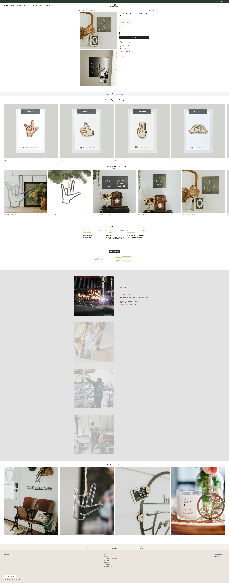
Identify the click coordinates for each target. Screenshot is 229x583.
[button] (122, 22)
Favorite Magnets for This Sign (114, 100)
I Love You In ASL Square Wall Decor (91, 10)
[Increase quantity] (127, 28)
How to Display (122, 59)
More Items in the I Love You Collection (114, 166)
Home (75, 10)
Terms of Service (107, 564)
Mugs (30, 5)
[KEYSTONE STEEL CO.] (114, 5)
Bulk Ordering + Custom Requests (110, 558)
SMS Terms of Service (108, 566)
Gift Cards (106, 556)
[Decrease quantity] (120, 28)
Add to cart (134, 33)
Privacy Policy (106, 562)
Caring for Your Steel (215, 556)
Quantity (121, 25)
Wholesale (48, 5)
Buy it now (134, 37)
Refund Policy (106, 560)
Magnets (19, 5)
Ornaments (13, 5)
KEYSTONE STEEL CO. (125, 51)
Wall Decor (6, 5)
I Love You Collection (80, 10)
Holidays (35, 5)
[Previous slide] (81, 240)
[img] (86, 230)
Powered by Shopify (18, 579)
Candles (24, 5)
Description (121, 56)
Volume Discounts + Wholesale (126, 63)
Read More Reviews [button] (114, 251)
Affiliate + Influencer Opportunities (218, 554)
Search (105, 554)
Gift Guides (41, 5)
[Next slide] (148, 240)
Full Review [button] (85, 247)
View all (114, 101)
